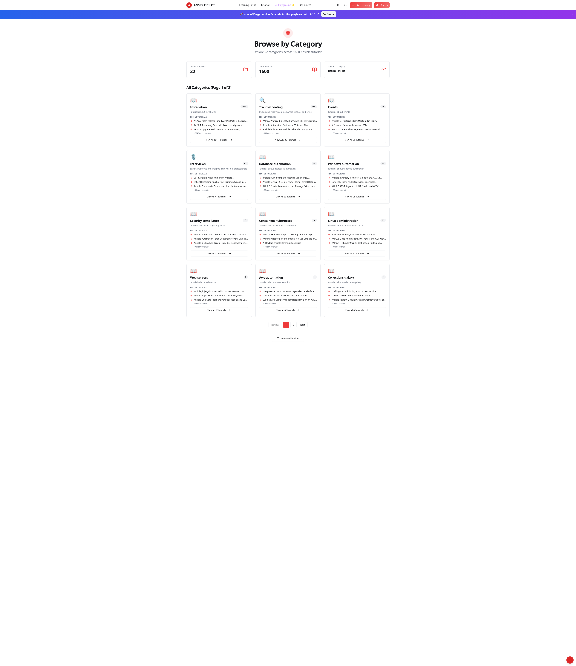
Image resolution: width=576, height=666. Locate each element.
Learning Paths (247, 5)
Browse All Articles (290, 338)
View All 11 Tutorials (354, 253)
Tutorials (265, 5)
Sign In (384, 5)
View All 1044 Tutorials (217, 139)
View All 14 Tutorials (285, 253)
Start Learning (364, 5)
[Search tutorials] (338, 5)
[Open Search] (570, 660)
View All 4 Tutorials (285, 310)
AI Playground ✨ (285, 5)
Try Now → (328, 14)
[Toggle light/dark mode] (345, 5)
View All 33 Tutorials (285, 196)
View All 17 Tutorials (216, 253)
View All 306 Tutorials (285, 139)
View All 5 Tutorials (216, 310)
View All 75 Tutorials (354, 139)
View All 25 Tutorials (354, 196)
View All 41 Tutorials (216, 196)
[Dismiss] (572, 14)
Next (302, 324)
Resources (305, 5)
